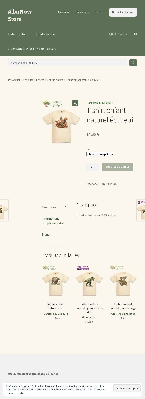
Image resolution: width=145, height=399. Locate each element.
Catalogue (63, 12)
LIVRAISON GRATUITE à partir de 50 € (32, 49)
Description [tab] (49, 207)
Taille (90, 149)
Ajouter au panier (117, 166)
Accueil (16, 80)
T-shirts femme (44, 34)
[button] (75, 103)
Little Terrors (89, 317)
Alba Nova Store (20, 15)
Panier (97, 12)
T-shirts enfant (18, 34)
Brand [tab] (45, 234)
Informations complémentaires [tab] (53, 220)
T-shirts (40, 80)
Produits (28, 80)
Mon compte (82, 12)
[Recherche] (133, 62)
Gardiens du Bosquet (99, 103)
